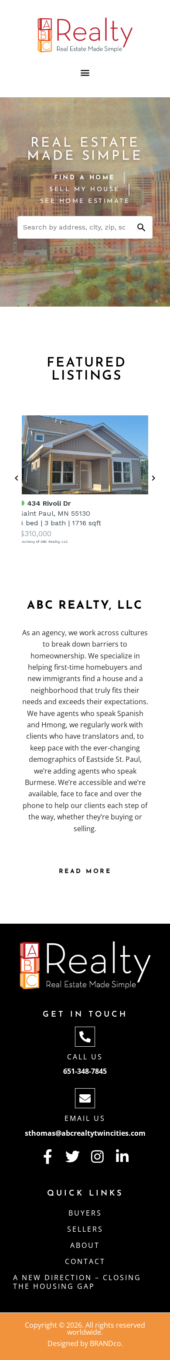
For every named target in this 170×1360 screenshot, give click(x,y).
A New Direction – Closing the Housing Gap (77, 1282)
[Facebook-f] (48, 1156)
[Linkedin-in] (122, 1156)
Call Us (85, 1057)
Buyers (85, 1213)
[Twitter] (72, 1156)
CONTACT (85, 1261)
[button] (85, 72)
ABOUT (85, 1245)
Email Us (85, 1118)
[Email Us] (85, 1098)
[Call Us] (85, 1037)
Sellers (85, 1229)
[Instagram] (97, 1156)
